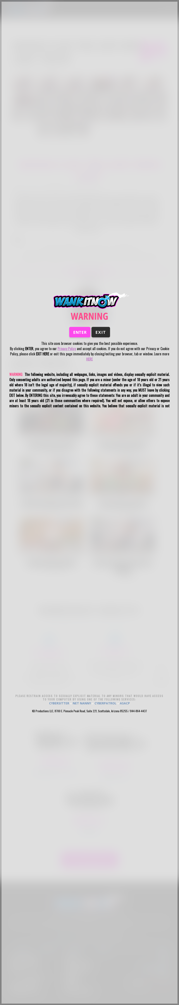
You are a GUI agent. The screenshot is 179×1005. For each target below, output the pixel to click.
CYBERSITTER (59, 703)
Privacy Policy (67, 348)
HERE (89, 359)
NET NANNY (82, 703)
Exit (100, 332)
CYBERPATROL (105, 703)
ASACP (125, 703)
